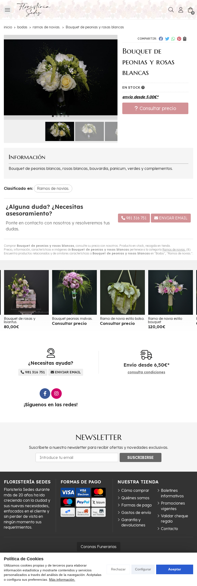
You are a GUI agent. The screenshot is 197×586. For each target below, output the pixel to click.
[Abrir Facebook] (45, 393)
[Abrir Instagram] (56, 393)
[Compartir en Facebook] (161, 38)
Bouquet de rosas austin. (168, 318)
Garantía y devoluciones (133, 522)
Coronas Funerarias (99, 546)
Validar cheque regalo (174, 518)
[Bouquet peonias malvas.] (26, 292)
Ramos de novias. (174, 249)
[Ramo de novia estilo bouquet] (122, 292)
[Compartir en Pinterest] (179, 38)
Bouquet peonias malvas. (24, 318)
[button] (53, 116)
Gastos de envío (136, 512)
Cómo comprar (135, 490)
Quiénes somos (135, 497)
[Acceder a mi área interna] (181, 10)
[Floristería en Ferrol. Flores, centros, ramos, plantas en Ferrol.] (33, 10)
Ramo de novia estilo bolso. (74, 318)
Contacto (169, 528)
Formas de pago (136, 505)
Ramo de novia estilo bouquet (117, 320)
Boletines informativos (172, 493)
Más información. (62, 579)
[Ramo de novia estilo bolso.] (74, 292)
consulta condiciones (146, 372)
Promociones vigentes (173, 506)
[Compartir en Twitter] (167, 38)
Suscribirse (140, 457)
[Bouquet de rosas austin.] (170, 292)
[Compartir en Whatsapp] (173, 38)
